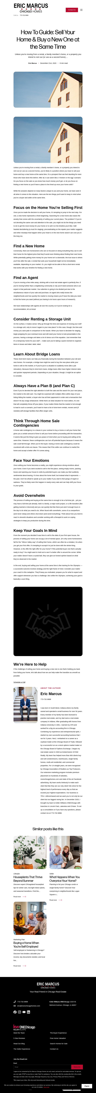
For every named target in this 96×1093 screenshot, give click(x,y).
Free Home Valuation (58, 1038)
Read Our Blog (19, 1044)
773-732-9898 (45, 699)
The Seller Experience (22, 1049)
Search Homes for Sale (58, 1044)
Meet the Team (19, 1033)
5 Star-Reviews (19, 1038)
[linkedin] (28, 1012)
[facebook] (15, 1012)
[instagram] (19, 1012)
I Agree (86, 1086)
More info (46, 1087)
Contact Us (72, 10)
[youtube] (24, 1012)
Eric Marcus (32, 63)
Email (15, 1063)
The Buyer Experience (58, 1033)
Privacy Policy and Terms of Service (63, 1076)
